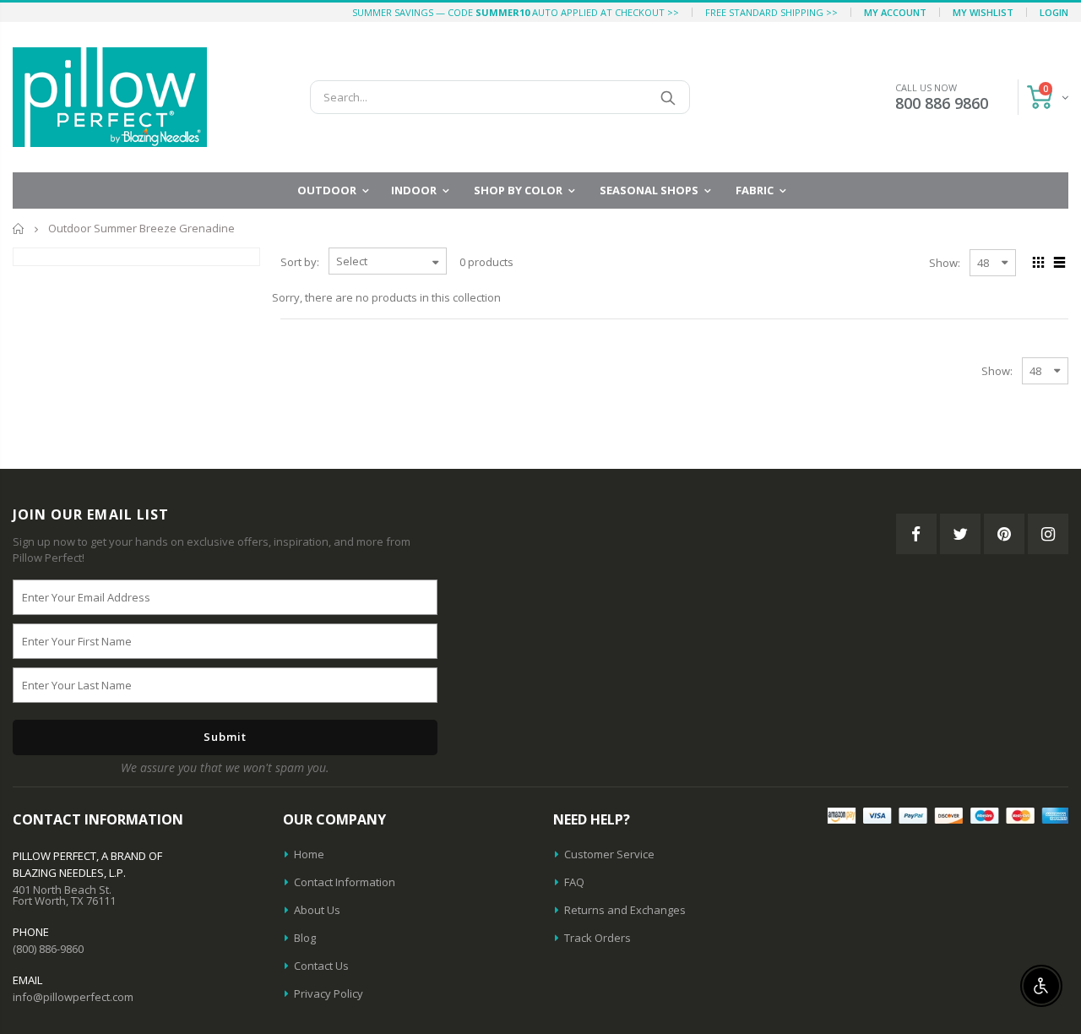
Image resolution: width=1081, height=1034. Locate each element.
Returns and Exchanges (625, 909)
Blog (305, 937)
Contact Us (321, 965)
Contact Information (344, 882)
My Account (895, 12)
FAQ (574, 882)
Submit (225, 736)
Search (668, 97)
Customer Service (609, 854)
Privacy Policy (328, 993)
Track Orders (597, 937)
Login (1054, 12)
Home (19, 228)
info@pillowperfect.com (73, 996)
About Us (317, 909)
